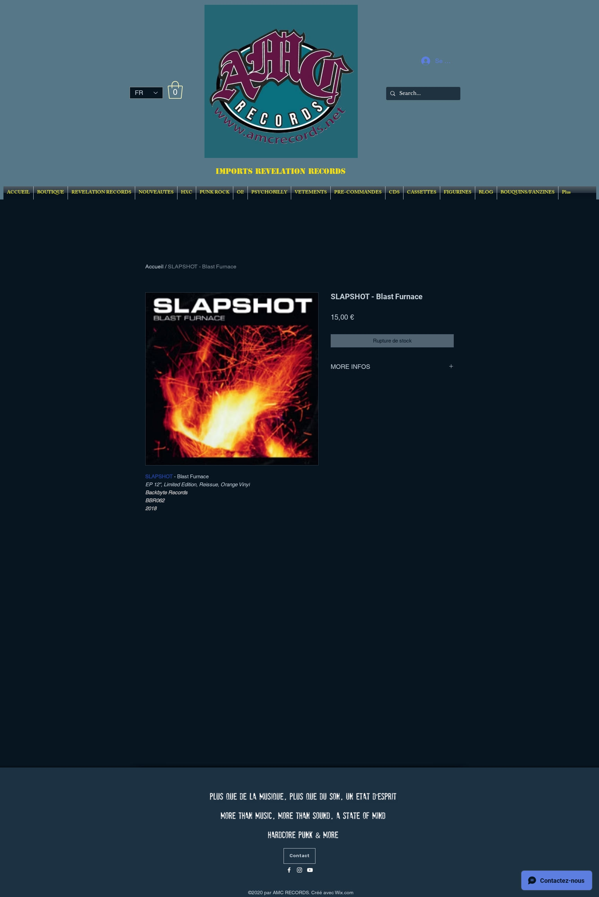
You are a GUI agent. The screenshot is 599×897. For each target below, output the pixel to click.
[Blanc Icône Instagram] (299, 870)
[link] (175, 90)
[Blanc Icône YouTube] (309, 870)
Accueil (154, 266)
